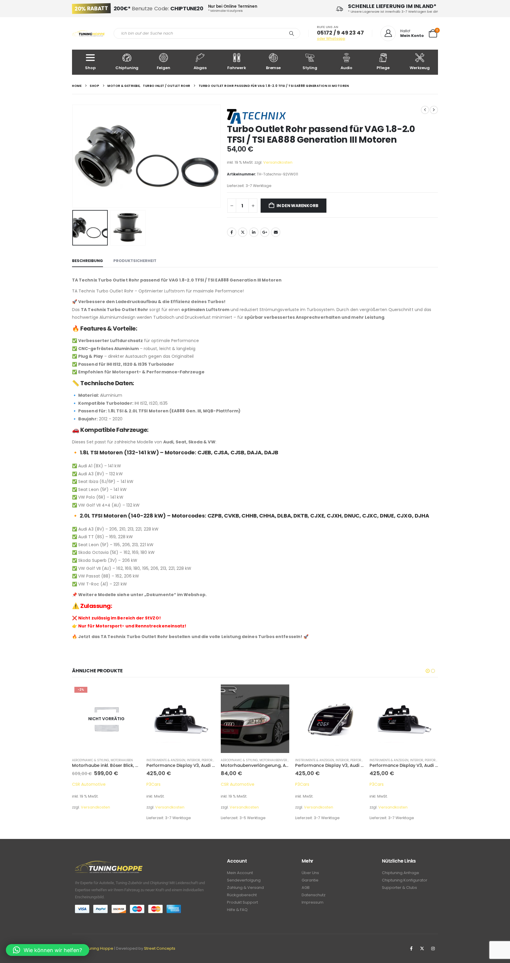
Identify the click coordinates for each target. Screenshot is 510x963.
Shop (90, 68)
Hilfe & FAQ (237, 909)
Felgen (163, 68)
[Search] (291, 33)
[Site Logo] (88, 33)
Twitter (242, 232)
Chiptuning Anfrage (400, 873)
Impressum (312, 902)
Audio (346, 68)
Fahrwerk (236, 68)
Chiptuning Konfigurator (404, 880)
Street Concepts (159, 948)
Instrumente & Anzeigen (165, 760)
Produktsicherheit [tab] (134, 260)
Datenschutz (314, 895)
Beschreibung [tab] (87, 260)
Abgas (200, 68)
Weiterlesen (130, 694)
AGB (306, 887)
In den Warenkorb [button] (279, 694)
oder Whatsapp (331, 38)
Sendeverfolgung (244, 880)
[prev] (425, 110)
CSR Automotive (89, 784)
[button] (73, 156)
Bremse (273, 68)
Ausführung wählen (205, 694)
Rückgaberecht (242, 895)
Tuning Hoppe (99, 948)
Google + (264, 232)
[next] (434, 110)
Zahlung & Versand (245, 887)
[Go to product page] (180, 718)
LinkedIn (254, 232)
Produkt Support (242, 902)
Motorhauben (122, 760)
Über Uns (310, 873)
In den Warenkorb (297, 206)
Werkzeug (420, 68)
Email (275, 232)
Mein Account (240, 873)
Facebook (231, 232)
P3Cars (153, 784)
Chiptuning (127, 68)
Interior (193, 760)
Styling (310, 68)
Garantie (310, 880)
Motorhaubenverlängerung (282, 760)
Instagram (433, 948)
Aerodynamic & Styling (90, 760)
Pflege (383, 68)
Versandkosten (277, 162)
